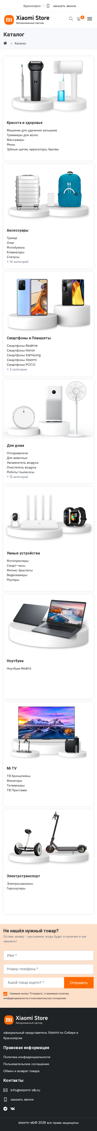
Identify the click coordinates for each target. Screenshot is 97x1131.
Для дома (15, 445)
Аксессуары (17, 230)
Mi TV (11, 768)
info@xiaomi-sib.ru (25, 1090)
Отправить (79, 982)
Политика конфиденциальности (26, 1057)
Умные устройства (23, 553)
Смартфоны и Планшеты (29, 338)
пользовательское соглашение (48, 998)
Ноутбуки (15, 661)
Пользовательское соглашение (26, 1064)
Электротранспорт (23, 876)
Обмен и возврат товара (21, 1071)
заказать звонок (64, 6)
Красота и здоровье (25, 123)
